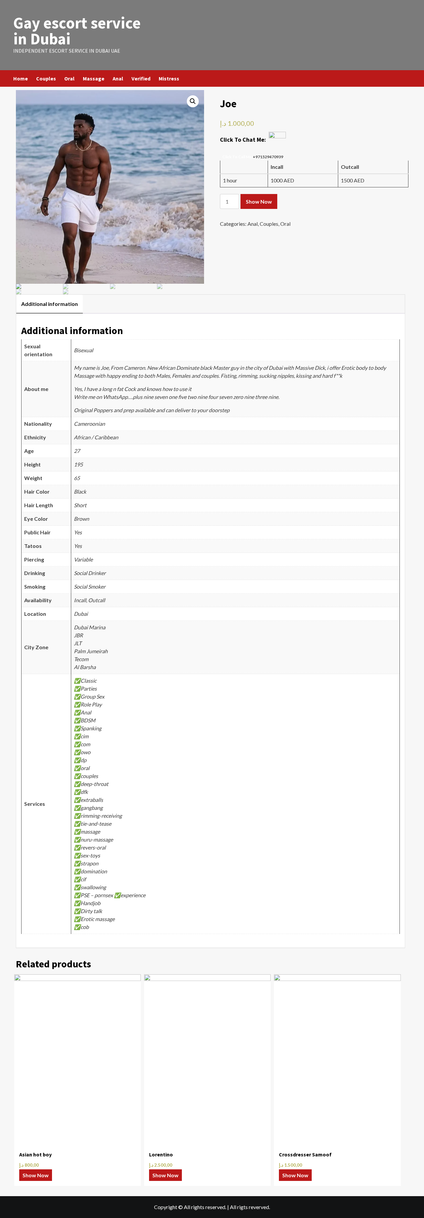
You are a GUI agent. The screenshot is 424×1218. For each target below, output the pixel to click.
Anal (118, 78)
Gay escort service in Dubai (77, 31)
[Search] (406, 78)
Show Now (259, 201)
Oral (69, 78)
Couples (46, 78)
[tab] (49, 304)
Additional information (49, 304)
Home (20, 78)
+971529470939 (268, 157)
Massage (93, 78)
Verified (141, 78)
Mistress (169, 78)
